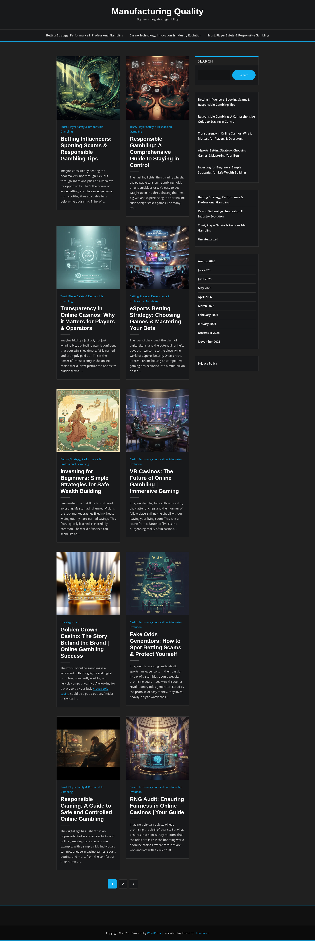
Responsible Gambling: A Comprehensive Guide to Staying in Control (154, 152)
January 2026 (207, 324)
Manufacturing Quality (158, 11)
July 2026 (204, 270)
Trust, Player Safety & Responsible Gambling (238, 35)
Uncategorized (70, 622)
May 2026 (204, 288)
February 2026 (208, 315)
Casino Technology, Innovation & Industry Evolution (165, 35)
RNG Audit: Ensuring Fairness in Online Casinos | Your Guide (157, 805)
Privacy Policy (207, 363)
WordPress (154, 933)
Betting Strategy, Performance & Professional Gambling (84, 35)
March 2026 (206, 306)
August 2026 (206, 261)
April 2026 (205, 297)
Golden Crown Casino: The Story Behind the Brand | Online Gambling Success (85, 643)
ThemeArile (202, 933)
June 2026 (204, 279)
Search (205, 61)
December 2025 (209, 333)
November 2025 (209, 342)
